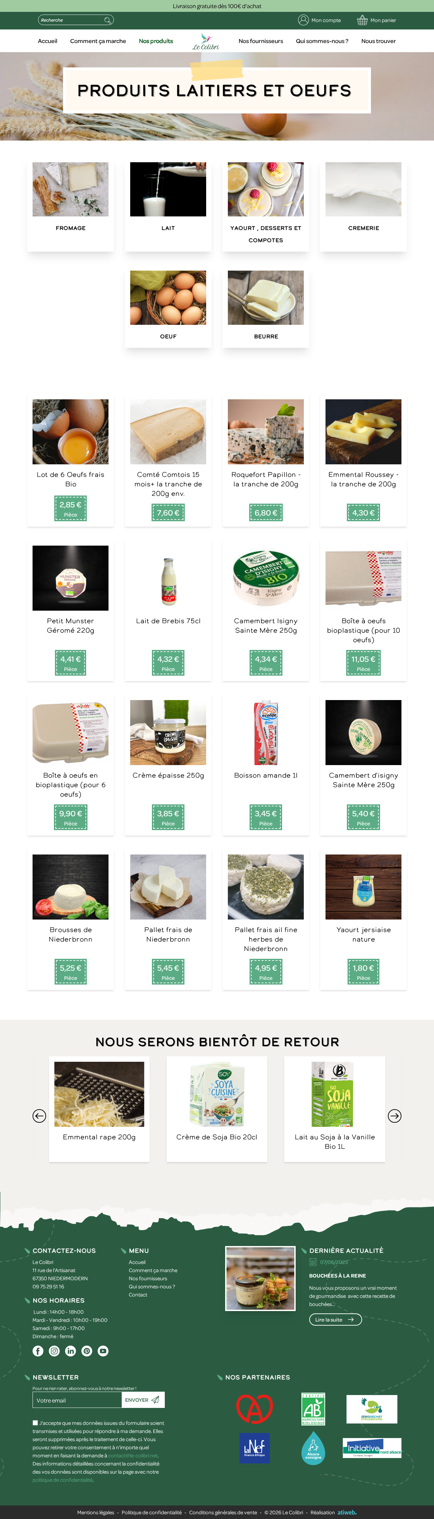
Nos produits (156, 40)
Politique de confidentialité (152, 1512)
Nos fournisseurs (261, 40)
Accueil (47, 40)
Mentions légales (95, 1512)
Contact (138, 1294)
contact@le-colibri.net (133, 1455)
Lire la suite (328, 1319)
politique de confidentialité (63, 1479)
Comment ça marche (98, 40)
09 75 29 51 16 (48, 1286)
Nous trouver (378, 40)
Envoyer (136, 1399)
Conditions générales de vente (223, 1512)
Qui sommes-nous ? (322, 40)
